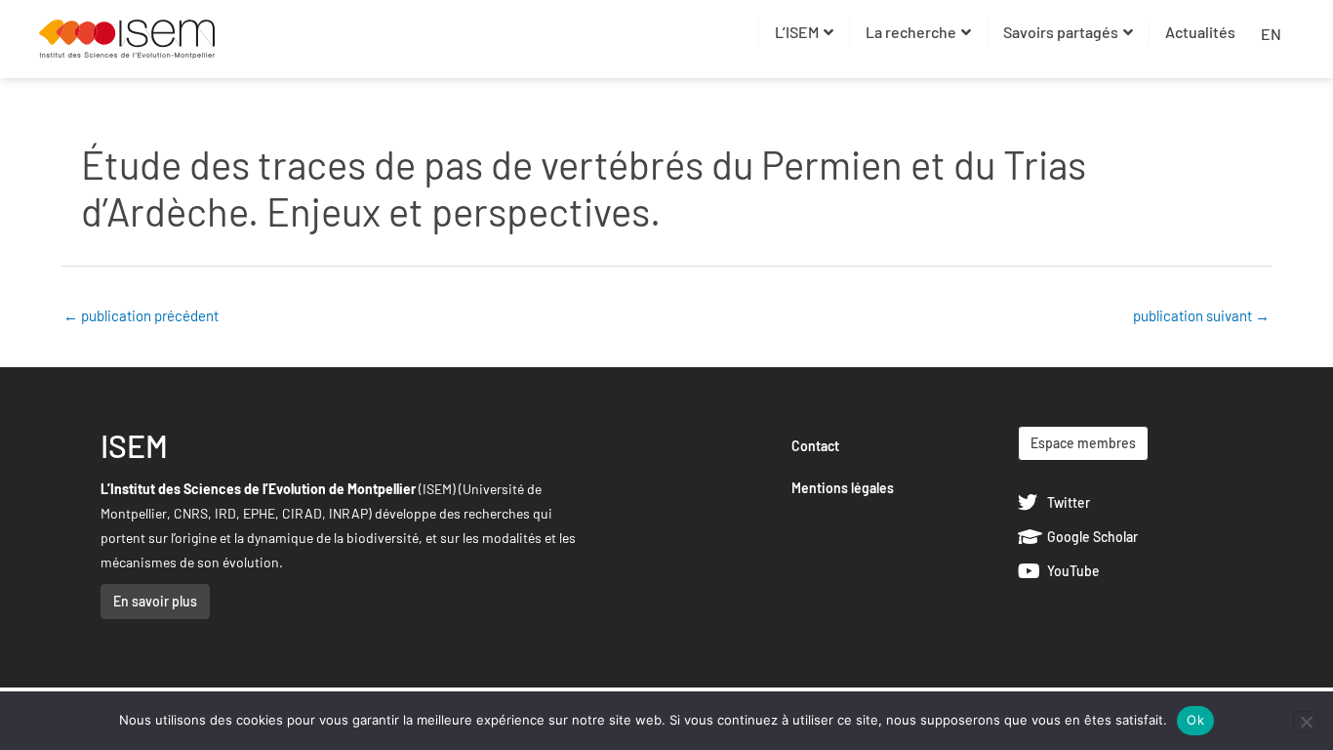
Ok (1195, 720)
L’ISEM (797, 31)
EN (1271, 33)
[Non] (1305, 721)
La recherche (911, 31)
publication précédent (141, 315)
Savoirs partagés (1060, 31)
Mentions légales (842, 487)
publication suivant (1201, 315)
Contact (815, 446)
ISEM (134, 445)
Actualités (1200, 31)
